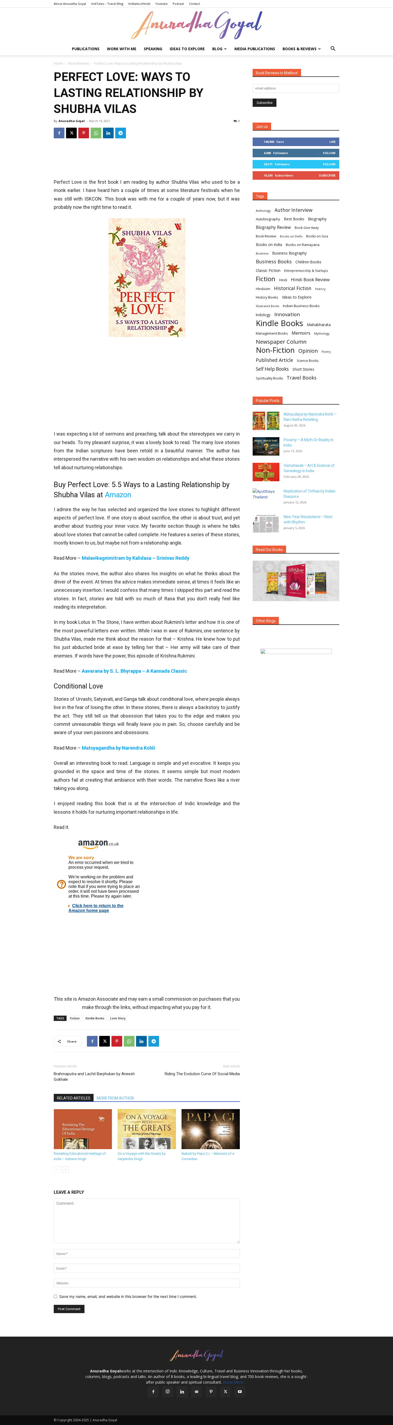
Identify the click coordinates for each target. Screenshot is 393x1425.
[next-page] (65, 1169)
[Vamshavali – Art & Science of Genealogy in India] (266, 472)
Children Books (308, 262)
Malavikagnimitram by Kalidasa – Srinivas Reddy (135, 558)
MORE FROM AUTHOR (115, 1098)
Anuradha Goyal (72, 121)
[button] (332, 49)
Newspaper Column (281, 341)
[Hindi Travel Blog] (296, 658)
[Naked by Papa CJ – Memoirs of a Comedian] (211, 1129)
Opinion (308, 351)
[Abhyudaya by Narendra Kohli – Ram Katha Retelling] (266, 421)
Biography (317, 218)
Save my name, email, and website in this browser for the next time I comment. (128, 1296)
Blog (217, 48)
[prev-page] (57, 1169)
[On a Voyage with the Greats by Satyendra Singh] (147, 1129)
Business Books (274, 261)
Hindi (283, 280)
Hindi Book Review (310, 279)
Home (58, 63)
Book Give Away (307, 228)
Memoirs (301, 333)
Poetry (326, 352)
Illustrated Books (267, 306)
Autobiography (268, 219)
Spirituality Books (269, 378)
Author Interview (294, 210)
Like (332, 142)
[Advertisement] (146, 160)
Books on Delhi (291, 236)
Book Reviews (78, 63)
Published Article (274, 360)
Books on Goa (317, 236)
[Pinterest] (83, 133)
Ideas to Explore (187, 48)
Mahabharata (319, 324)
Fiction (75, 1018)
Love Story (118, 1018)
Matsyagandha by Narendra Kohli (118, 748)
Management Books (272, 333)
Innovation (287, 314)
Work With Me (121, 48)
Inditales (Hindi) (139, 4)
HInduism (263, 289)
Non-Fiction (275, 350)
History (320, 289)
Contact (194, 4)
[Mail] (196, 1392)
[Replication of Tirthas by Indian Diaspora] (266, 497)
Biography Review (273, 227)
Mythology (322, 333)
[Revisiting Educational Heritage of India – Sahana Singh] (83, 1129)
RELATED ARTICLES (73, 1098)
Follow (329, 153)
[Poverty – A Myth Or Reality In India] (266, 446)
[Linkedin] (108, 133)
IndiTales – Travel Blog (107, 4)
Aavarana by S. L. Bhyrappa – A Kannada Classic (134, 671)
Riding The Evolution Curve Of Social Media (202, 1073)
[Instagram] (167, 1391)
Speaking (153, 48)
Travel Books (302, 378)
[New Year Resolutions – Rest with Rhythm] (266, 523)
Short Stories (303, 369)
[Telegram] (120, 133)
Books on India (269, 244)
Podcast (178, 4)
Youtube (161, 4)
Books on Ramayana (302, 244)
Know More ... (235, 1382)
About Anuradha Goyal (70, 4)
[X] (71, 133)
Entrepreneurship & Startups (306, 271)
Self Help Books (272, 369)
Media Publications (254, 48)
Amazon (119, 495)
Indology (263, 314)
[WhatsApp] (96, 133)
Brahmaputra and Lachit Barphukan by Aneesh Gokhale (94, 1076)
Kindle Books (95, 1018)
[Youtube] (239, 1392)
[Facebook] (59, 133)
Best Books (294, 218)
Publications (85, 48)
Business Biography (289, 253)
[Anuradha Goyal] (196, 25)
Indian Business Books (301, 305)
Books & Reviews (300, 48)
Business (262, 253)
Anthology (263, 211)
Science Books (307, 360)
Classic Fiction (268, 270)
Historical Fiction (292, 288)
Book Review (266, 236)
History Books (267, 297)
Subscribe (327, 175)
